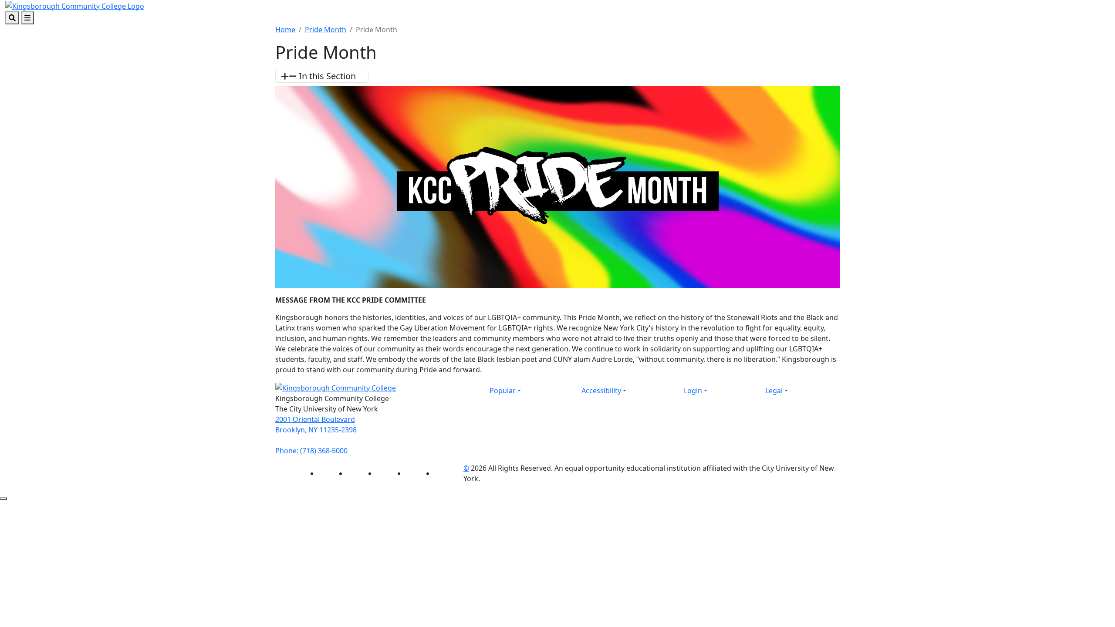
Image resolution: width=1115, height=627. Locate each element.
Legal (774, 390)
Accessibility (601, 390)
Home (285, 29)
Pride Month (325, 29)
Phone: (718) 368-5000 (311, 450)
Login (693, 390)
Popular (503, 390)
